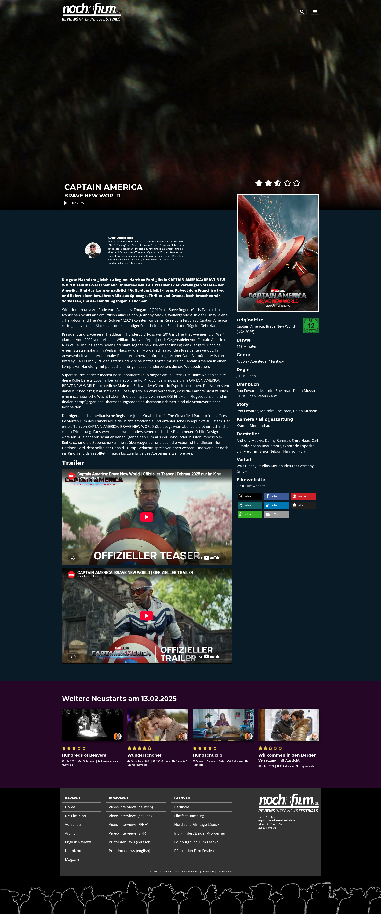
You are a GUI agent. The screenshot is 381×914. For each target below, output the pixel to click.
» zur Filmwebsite (251, 486)
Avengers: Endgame (132, 309)
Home (70, 807)
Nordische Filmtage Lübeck (196, 824)
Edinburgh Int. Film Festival (196, 842)
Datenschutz (224, 871)
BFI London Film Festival (194, 850)
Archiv (70, 833)
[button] (250, 496)
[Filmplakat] (278, 255)
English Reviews (78, 842)
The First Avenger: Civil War (200, 334)
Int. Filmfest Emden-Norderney (200, 833)
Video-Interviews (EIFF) (127, 833)
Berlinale (181, 807)
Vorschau (73, 824)
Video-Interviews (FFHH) (128, 824)
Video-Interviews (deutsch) (131, 807)
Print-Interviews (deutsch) (130, 842)
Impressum (208, 871)
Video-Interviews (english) (130, 815)
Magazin (72, 859)
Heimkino (73, 850)
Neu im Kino (75, 815)
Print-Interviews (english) (129, 850)
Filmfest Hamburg (189, 815)
